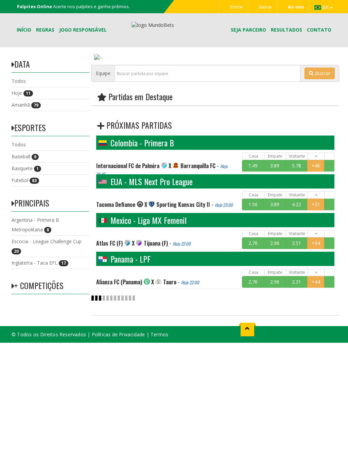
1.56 (253, 204)
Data (22, 64)
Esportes (30, 127)
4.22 (296, 204)
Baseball (24, 156)
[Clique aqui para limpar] (329, 166)
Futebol (24, 180)
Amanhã (25, 105)
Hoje (21, 93)
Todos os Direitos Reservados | (54, 334)
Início (24, 29)
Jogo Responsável (83, 29)
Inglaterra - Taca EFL (39, 263)
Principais (31, 203)
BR (326, 7)
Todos (19, 81)
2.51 (296, 243)
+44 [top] (316, 282)
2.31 (296, 282)
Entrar (236, 7)
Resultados (286, 29)
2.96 (274, 243)
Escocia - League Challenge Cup (47, 246)
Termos (159, 334)
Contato (319, 29)
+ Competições (39, 285)
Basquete (25, 168)
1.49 (253, 165)
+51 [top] (316, 204)
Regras (45, 29)
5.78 (296, 165)
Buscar (322, 73)
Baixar (265, 7)
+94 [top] (316, 243)
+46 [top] (316, 165)
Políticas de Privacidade (118, 334)
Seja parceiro (248, 29)
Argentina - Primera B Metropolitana (35, 225)
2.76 (253, 243)
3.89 (274, 165)
